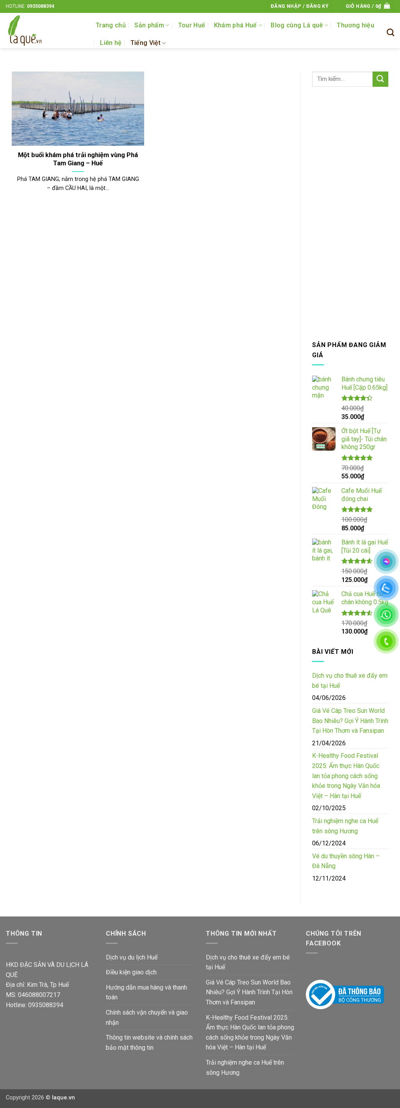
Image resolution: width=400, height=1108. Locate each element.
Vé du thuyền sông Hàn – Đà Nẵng (346, 861)
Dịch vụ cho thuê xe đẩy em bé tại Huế (350, 680)
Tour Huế (191, 25)
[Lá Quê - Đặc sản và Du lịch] (45, 30)
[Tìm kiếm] (390, 32)
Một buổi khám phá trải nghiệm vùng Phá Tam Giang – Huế (78, 159)
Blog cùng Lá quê (297, 25)
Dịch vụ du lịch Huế (131, 957)
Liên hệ (110, 43)
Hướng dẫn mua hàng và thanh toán (146, 992)
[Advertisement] (350, 213)
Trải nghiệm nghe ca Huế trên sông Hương (345, 826)
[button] (299, 6)
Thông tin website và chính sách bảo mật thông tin (149, 1042)
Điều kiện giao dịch (131, 972)
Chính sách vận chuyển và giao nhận (147, 1017)
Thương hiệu (355, 25)
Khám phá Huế (235, 25)
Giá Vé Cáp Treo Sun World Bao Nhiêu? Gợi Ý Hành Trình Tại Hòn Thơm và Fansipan (350, 720)
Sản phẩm (149, 25)
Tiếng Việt (145, 43)
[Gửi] (380, 79)
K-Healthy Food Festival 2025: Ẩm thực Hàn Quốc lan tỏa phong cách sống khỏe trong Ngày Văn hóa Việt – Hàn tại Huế (346, 775)
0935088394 (40, 6)
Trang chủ (111, 25)
